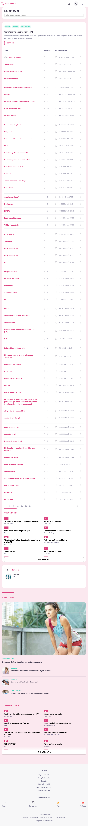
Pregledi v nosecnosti (12, 364)
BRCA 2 (7, 308)
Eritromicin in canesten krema (57, 530)
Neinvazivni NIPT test (12, 108)
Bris (5, 299)
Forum (7, 26)
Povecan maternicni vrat (14, 464)
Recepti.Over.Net (44, 778)
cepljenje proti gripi (12, 418)
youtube (83, 806)
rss (58, 806)
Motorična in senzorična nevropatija (18, 87)
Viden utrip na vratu (53, 521)
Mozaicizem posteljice (13, 378)
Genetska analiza (11, 457)
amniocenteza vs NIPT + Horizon (17, 315)
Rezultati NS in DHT (12, 278)
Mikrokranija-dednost (12, 392)
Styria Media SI (44, 784)
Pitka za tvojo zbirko (53, 551)
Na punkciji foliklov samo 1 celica (17, 159)
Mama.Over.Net (44, 790)
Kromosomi (8, 499)
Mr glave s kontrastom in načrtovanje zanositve (18, 356)
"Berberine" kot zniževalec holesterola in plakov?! (22, 541)
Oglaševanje (34, 817)
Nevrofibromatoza (11, 248)
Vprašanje (8, 241)
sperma (7, 94)
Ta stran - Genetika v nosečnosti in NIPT (21, 521)
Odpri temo (11, 43)
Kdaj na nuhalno (10, 271)
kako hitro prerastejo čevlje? (17, 530)
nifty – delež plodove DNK (14, 411)
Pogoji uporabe (60, 817)
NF (5, 262)
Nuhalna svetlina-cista (13, 71)
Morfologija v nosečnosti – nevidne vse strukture (19, 449)
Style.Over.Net (44, 774)
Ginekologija (25, 26)
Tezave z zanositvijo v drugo (15, 180)
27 (30, 505)
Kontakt (25, 817)
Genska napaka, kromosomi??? (16, 152)
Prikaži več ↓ (44, 559)
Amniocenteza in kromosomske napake (19, 478)
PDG (6, 145)
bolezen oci (8, 338)
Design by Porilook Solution (44, 821)
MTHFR (7, 211)
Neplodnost (8, 204)
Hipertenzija (9, 234)
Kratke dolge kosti (11, 485)
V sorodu (7, 173)
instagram (33, 806)
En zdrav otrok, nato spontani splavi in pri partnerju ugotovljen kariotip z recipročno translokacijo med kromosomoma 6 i (20, 401)
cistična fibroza (10, 115)
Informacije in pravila (46, 817)
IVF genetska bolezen (12, 131)
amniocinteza (9, 322)
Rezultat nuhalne (11, 78)
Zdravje (15, 26)
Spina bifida (9, 64)
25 (22, 505)
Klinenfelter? (9, 285)
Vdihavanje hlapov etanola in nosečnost (20, 138)
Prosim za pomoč (14, 57)
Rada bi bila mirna (11, 427)
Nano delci (8, 187)
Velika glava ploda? (11, 225)
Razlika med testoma (12, 218)
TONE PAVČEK (10, 551)
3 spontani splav (10, 292)
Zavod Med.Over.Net (44, 787)
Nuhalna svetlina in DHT (13, 166)
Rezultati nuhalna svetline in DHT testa (19, 101)
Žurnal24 (44, 781)
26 (26, 505)
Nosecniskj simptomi (12, 125)
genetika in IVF (10, 434)
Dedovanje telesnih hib (13, 441)
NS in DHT (8, 371)
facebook (5, 806)
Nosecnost (8, 492)
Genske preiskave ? (11, 197)
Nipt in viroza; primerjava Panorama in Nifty (19, 330)
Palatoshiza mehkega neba (14, 348)
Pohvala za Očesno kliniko (55, 540)
